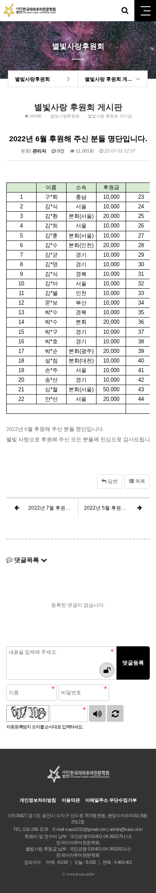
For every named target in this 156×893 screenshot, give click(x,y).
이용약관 (71, 800)
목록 (139, 481)
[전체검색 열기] (124, 10)
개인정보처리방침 (38, 800)
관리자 (39, 150)
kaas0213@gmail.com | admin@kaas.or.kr (104, 829)
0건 (60, 150)
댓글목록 (26, 559)
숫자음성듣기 (97, 713)
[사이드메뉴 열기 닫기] (145, 10)
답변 (112, 481)
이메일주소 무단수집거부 (111, 800)
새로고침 (115, 713)
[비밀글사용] (106, 670)
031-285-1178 (35, 829)
